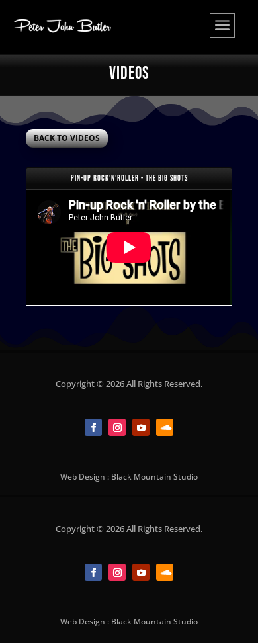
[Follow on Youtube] (141, 427)
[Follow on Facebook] (93, 427)
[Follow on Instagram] (117, 427)
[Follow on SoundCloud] (164, 427)
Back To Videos (67, 138)
